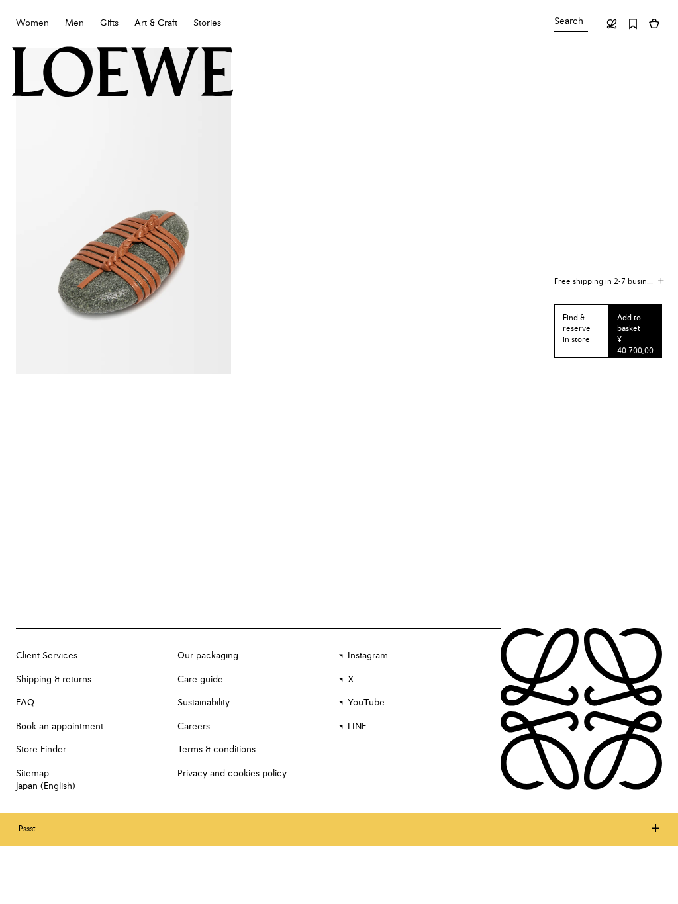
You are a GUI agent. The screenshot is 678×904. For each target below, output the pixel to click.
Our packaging (207, 655)
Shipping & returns (53, 679)
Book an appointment (59, 726)
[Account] (612, 24)
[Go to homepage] (123, 73)
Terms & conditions (216, 749)
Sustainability (203, 702)
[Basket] (654, 24)
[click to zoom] (123, 211)
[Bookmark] (633, 24)
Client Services (46, 655)
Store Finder (41, 749)
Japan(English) (45, 786)
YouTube (366, 702)
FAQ (25, 702)
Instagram (368, 655)
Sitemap (32, 773)
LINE (357, 726)
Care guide (200, 679)
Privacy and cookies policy (232, 773)
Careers (193, 726)
